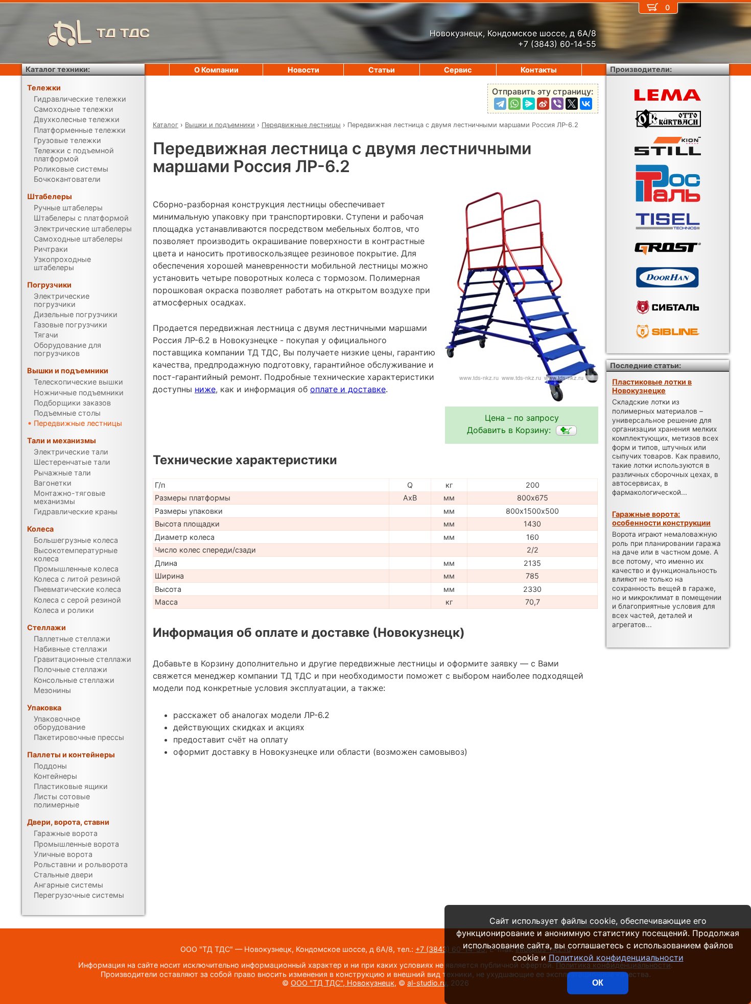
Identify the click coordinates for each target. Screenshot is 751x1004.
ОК (597, 982)
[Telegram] (500, 104)
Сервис (458, 69)
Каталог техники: (58, 69)
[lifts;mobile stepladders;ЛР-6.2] (566, 430)
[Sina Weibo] (543, 104)
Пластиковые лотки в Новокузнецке (652, 386)
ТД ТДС (123, 33)
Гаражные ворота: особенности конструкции (661, 518)
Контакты (539, 69)
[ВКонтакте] (586, 104)
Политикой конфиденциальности (616, 957)
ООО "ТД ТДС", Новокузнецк (342, 982)
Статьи (381, 69)
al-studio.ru (427, 982)
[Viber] (557, 104)
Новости (303, 69)
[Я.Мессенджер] (529, 104)
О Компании (216, 69)
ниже (205, 389)
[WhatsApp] (514, 104)
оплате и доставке (348, 389)
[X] (572, 104)
